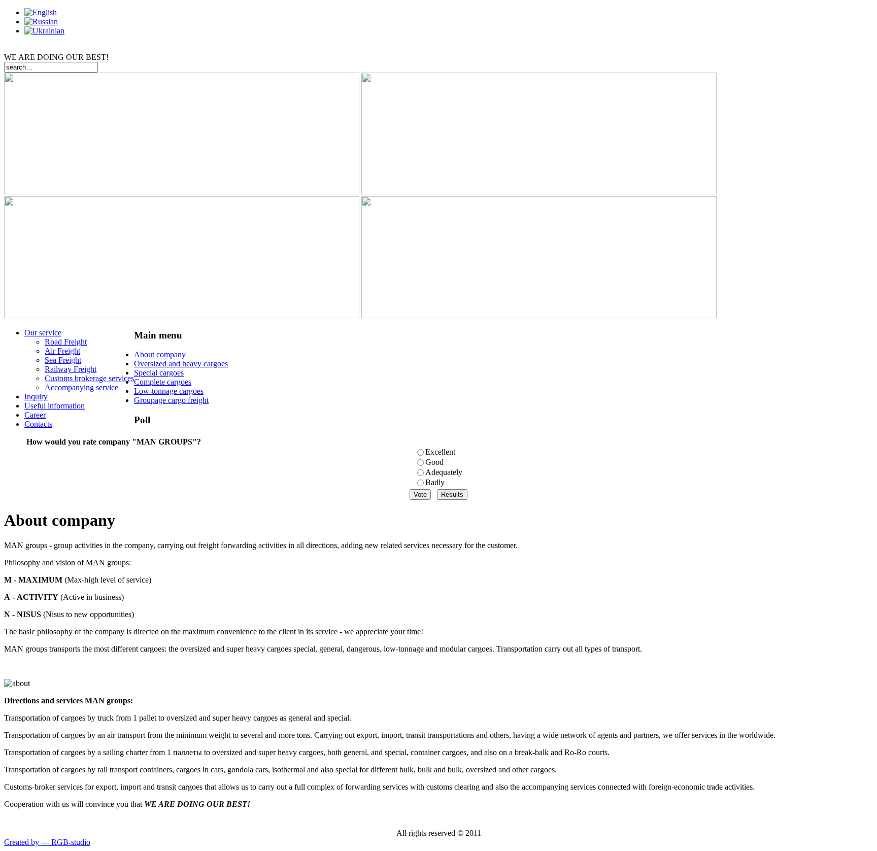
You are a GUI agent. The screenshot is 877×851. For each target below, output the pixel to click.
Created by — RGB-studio (47, 842)
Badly (435, 482)
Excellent (440, 452)
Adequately (443, 472)
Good (434, 462)
